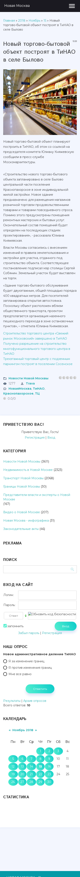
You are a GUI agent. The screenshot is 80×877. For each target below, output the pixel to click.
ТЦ (37, 393)
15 (45, 20)
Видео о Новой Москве (21, 512)
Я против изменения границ (30, 668)
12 (13, 766)
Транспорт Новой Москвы (23, 478)
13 (22, 766)
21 (31, 774)
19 (13, 774)
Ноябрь (34, 20)
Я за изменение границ (26, 661)
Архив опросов (34, 701)
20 (22, 774)
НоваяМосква (20, 388)
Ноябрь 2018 (22, 730)
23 (49, 774)
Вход (51, 437)
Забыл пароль (28, 633)
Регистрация (35, 437)
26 (13, 782)
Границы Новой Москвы (21, 486)
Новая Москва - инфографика (26, 520)
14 (31, 766)
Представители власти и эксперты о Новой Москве (36, 497)
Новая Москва (17, 6)
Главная (9, 20)
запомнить (15, 626)
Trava (30, 383)
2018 (21, 20)
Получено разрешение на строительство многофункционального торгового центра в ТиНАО (36, 349)
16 (49, 766)
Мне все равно (20, 674)
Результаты (11, 701)
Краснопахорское (18, 393)
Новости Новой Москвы (28, 378)
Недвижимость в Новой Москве (28, 470)
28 (31, 782)
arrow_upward (70, 867)
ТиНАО (39, 388)
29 (40, 782)
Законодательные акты (21, 529)
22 (40, 774)
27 (22, 782)
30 (49, 782)
